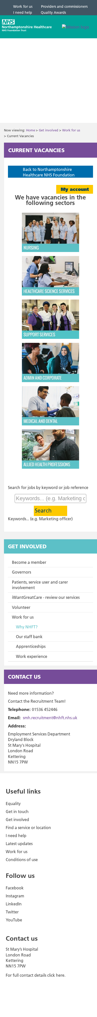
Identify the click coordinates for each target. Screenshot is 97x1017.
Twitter (12, 911)
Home (30, 130)
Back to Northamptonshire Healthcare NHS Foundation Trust (49, 175)
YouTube (14, 919)
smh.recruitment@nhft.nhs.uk (50, 717)
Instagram (15, 895)
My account (75, 189)
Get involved (48, 130)
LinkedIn (14, 903)
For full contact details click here (35, 975)
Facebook (15, 887)
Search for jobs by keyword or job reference (48, 487)
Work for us (71, 130)
